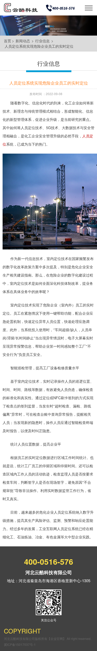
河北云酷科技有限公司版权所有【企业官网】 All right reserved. (47, 638)
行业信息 (42, 40)
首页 (7, 40)
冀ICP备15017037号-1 (20, 644)
